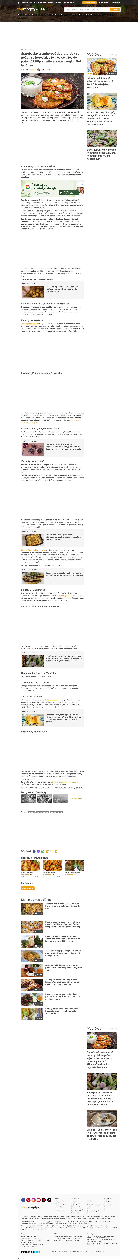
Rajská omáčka (74, 1226)
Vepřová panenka (101, 1218)
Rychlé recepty (96, 1221)
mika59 (45, 877)
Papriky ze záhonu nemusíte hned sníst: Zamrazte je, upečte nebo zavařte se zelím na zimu (63, 1011)
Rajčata (74, 14)
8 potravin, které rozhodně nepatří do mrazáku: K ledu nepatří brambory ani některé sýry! (101, 154)
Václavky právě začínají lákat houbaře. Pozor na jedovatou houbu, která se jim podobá (62, 906)
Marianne (106, 1207)
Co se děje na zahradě (27, 1218)
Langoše (79, 1228)
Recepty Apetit (59, 1207)
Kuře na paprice (71, 1228)
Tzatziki (109, 1218)
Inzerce (89, 1201)
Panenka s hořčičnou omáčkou (30, 1238)
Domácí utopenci (44, 1229)
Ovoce (87, 1223)
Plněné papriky (35, 1226)
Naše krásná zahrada (61, 1211)
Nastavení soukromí (77, 1201)
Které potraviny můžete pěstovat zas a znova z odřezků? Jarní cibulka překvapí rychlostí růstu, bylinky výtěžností (64, 658)
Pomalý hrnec (71, 1221)
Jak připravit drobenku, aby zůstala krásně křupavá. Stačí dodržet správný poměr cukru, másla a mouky (62, 982)
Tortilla (68, 1216)
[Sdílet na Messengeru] (38, 851)
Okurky (60, 14)
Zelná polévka (68, 1218)
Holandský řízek (53, 1228)
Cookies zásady (75, 1207)
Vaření (33, 49)
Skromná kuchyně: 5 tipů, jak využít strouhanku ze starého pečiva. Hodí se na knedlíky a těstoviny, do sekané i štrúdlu (63, 718)
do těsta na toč (51, 700)
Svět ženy (58, 1209)
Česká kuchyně (52, 1223)
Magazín (47, 9)
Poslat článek (51, 851)
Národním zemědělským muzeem (64, 782)
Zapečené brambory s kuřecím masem (32, 1244)
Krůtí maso (35, 1221)
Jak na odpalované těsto (90, 1216)
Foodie (89, 1207)
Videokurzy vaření (60, 1205)
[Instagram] (33, 1200)
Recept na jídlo (59, 1201)
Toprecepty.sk (108, 1201)
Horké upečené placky (30, 324)
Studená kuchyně (91, 14)
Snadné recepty (106, 1221)
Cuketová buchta (88, 1228)
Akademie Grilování (24, 14)
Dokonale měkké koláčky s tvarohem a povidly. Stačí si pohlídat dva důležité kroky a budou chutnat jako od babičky (62, 924)
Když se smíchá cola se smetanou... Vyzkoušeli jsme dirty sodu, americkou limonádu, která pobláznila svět (62, 938)
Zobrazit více (113, 54)
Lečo (95, 1228)
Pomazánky (33, 1216)
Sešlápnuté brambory (72, 873)
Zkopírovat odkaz (56, 851)
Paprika (41, 14)
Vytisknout (47, 851)
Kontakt (89, 1213)
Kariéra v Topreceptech (93, 1205)
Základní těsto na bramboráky (33, 550)
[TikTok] (49, 1200)
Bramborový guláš (85, 1226)
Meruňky (67, 14)
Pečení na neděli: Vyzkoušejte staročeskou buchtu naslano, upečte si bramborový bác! (63, 537)
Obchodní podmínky (77, 1209)
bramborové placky (42, 812)
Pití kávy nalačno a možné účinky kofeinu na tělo (68, 1238)
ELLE (105, 1209)
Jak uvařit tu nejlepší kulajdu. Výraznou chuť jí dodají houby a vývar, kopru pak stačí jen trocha (63, 953)
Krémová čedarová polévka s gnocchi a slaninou (35, 1240)
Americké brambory (103, 1216)
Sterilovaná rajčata (46, 1226)
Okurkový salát (33, 1228)
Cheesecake (94, 1226)
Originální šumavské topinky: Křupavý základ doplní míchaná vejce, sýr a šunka (102, 1243)
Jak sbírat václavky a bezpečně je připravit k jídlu (68, 1236)
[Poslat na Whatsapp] (42, 851)
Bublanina (25, 1229)
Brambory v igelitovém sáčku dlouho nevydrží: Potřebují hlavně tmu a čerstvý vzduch (100, 1236)
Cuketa (54, 14)
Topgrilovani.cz (108, 1205)
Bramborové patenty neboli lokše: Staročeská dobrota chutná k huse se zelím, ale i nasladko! (102, 1134)
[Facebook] (23, 1200)
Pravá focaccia (46, 1218)
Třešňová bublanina (89, 1218)
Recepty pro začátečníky (84, 1221)
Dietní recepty (43, 1223)
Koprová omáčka (43, 1228)
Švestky (47, 14)
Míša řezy (62, 1228)
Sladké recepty (33, 1223)
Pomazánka (102, 14)
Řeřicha (112, 1216)
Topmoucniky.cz (108, 1203)
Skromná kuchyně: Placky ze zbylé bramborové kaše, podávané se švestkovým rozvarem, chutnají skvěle (63, 446)
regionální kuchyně (56, 812)
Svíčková (37, 1218)
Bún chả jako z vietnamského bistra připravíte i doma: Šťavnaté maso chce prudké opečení (62, 996)
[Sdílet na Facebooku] (34, 851)
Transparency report (93, 1211)
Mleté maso (42, 1221)
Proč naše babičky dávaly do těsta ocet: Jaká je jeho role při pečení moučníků (101, 1240)
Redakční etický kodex (77, 1213)
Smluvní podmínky (76, 1211)
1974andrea (24, 877)
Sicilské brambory (27, 873)
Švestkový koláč (33, 1229)
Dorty (82, 1223)
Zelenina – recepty (42, 1216)
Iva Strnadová (45, 70)
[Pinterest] (28, 1200)
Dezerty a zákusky (76, 1216)
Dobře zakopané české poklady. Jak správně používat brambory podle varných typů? (62, 289)
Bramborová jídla (61, 1221)
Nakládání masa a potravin (57, 1216)
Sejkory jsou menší (66, 596)
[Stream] (44, 1200)
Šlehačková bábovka (57, 1218)
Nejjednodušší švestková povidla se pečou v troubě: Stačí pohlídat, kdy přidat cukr (64, 967)
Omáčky (110, 14)
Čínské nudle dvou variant (28, 1246)
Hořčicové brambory (50, 873)
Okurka (34, 14)
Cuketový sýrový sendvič (28, 1236)
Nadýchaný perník (103, 1228)
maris (66, 877)
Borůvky (81, 14)
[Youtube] (39, 1200)
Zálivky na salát (77, 1218)
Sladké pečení (22, 17)
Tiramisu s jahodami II (27, 1242)
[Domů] (22, 50)
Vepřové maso (51, 1221)
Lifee (105, 1211)
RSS (88, 1203)
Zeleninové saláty (63, 1223)
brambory (32, 812)
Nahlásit (89, 1209)
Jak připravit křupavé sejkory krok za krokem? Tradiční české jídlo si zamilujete (100, 83)
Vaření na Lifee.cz (60, 1203)
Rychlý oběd (113, 1228)
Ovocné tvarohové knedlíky (61, 1226)
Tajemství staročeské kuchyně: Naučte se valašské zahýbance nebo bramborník (64, 574)
